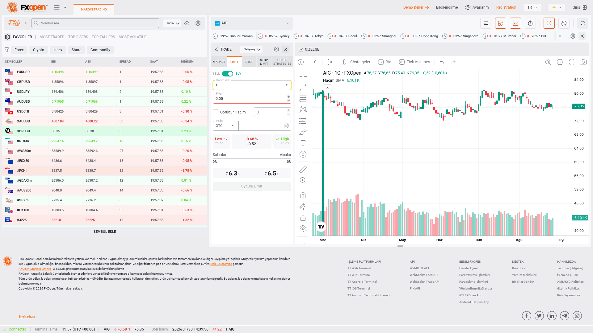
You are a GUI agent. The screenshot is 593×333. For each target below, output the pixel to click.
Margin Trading (94, 9)
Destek (518, 261)
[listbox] (532, 7)
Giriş (576, 7)
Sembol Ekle (105, 232)
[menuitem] (172, 23)
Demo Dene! (413, 7)
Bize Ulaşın (520, 268)
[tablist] (252, 125)
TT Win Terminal (359, 275)
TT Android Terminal (362, 281)
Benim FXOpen (470, 261)
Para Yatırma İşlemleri (474, 275)
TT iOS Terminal (358, 288)
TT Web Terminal (359, 268)
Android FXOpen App (474, 302)
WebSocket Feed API (424, 275)
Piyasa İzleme (13, 23)
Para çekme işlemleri (473, 281)
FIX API (415, 288)
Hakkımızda (566, 261)
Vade (219, 120)
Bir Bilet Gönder (523, 281)
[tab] (219, 61)
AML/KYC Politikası (570, 281)
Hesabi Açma (468, 268)
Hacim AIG (223, 80)
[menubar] (172, 23)
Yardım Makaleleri (524, 275)
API (412, 261)
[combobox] (252, 85)
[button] (287, 85)
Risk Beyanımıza (568, 295)
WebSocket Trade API (424, 281)
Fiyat (219, 93)
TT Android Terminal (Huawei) (368, 295)
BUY (238, 73)
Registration (506, 7)
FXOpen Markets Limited (35, 268)
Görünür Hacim (233, 112)
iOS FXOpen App (470, 295)
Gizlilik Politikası (569, 288)
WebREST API (419, 268)
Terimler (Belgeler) (570, 268)
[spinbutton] (252, 99)
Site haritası (27, 316)
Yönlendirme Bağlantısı (475, 288)
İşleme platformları (364, 261)
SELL (216, 73)
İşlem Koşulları (567, 275)
